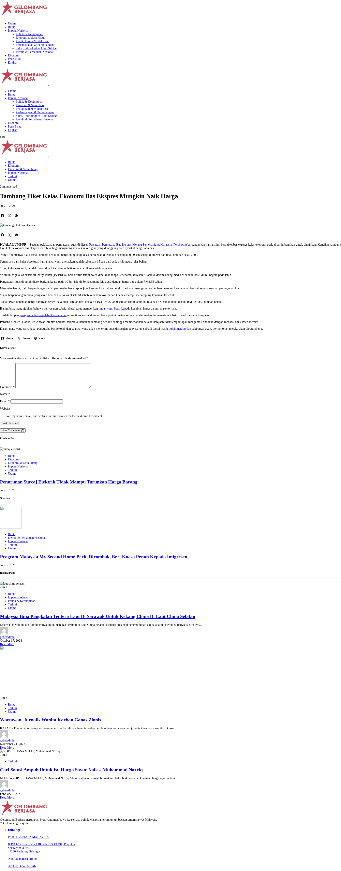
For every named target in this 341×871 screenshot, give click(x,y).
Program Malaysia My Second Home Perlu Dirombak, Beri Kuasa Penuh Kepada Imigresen (93, 556)
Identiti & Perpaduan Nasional (34, 51)
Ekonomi (13, 55)
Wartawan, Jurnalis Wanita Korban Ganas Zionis (50, 719)
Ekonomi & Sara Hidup (30, 37)
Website (5, 408)
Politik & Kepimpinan (29, 34)
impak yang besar (110, 308)
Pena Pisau (15, 59)
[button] (3, 136)
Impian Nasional (18, 30)
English (12, 62)
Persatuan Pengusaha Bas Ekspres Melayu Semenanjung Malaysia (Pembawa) (138, 244)
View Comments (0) (13, 430)
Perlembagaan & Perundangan (35, 44)
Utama (12, 23)
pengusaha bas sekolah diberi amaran (43, 315)
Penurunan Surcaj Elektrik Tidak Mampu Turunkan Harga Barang (68, 481)
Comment (7, 387)
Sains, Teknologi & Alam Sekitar (36, 48)
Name (5, 394)
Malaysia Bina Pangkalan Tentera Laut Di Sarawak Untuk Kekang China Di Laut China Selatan (97, 616)
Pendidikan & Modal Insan (32, 41)
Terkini (12, 176)
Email (5, 401)
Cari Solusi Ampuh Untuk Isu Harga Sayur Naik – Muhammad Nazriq (71, 769)
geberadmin (7, 637)
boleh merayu (177, 328)
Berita (11, 27)
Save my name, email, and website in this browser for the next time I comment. (54, 416)
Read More (7, 644)
